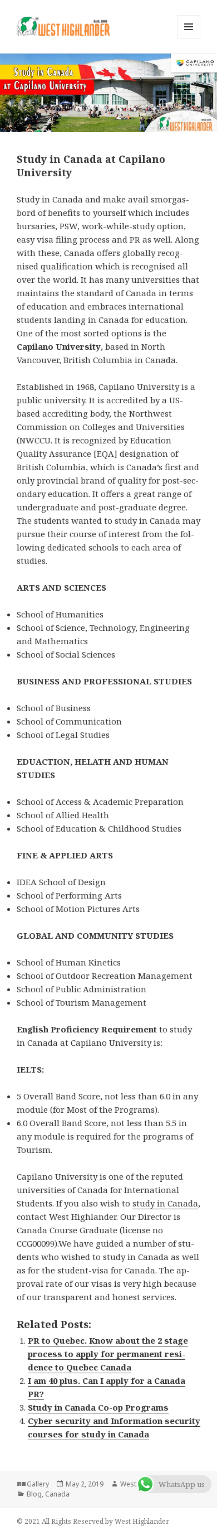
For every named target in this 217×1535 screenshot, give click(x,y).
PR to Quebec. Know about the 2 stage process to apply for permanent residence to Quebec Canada (108, 1354)
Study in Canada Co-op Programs (98, 1407)
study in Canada (165, 1203)
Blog (34, 1494)
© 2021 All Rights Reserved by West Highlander (93, 1521)
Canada (57, 1494)
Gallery (38, 1484)
